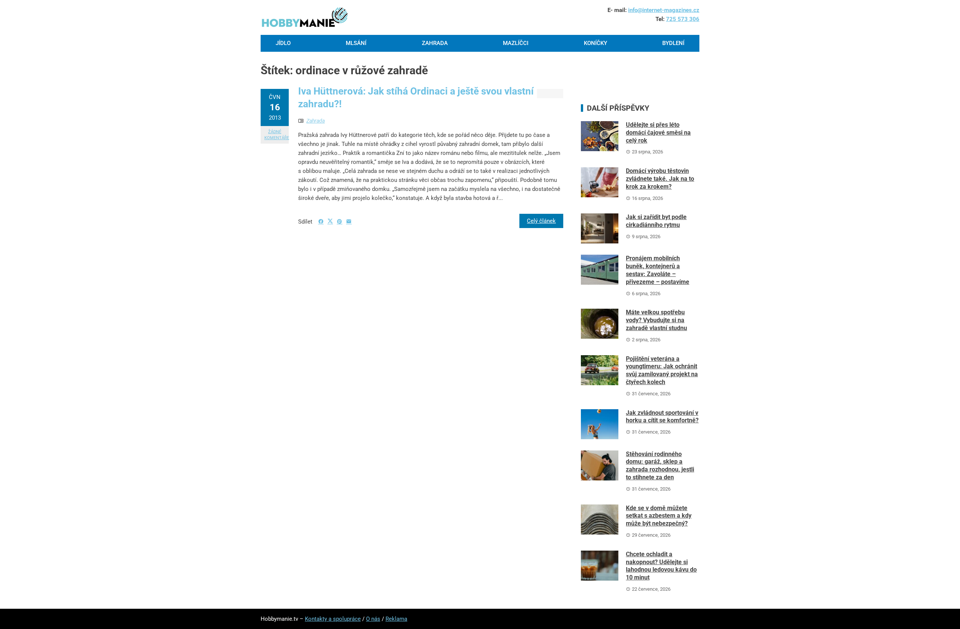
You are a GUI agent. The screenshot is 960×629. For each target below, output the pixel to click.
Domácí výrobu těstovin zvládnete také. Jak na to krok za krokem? (660, 178)
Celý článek (541, 221)
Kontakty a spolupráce (333, 618)
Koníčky (595, 43)
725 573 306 (682, 19)
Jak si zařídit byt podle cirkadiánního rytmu (656, 220)
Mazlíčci (515, 43)
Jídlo (283, 43)
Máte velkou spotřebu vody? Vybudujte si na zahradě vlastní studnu (656, 320)
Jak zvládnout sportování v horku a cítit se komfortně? (662, 416)
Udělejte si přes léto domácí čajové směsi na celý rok (658, 132)
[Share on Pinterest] (339, 221)
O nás (373, 618)
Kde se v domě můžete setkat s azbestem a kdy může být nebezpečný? (659, 515)
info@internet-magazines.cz (663, 10)
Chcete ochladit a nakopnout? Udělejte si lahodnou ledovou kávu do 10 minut (661, 566)
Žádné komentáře (276, 134)
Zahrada (435, 43)
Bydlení (673, 43)
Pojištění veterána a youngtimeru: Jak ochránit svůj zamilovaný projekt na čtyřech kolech (662, 370)
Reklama (396, 618)
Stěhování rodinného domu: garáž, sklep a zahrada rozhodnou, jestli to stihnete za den (660, 465)
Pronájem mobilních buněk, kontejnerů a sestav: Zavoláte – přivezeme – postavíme (657, 270)
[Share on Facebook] (321, 221)
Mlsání (356, 43)
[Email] (349, 221)
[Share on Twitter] (330, 221)
